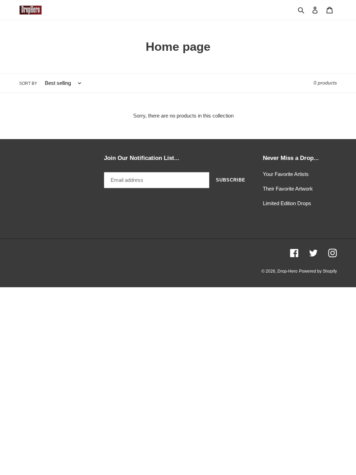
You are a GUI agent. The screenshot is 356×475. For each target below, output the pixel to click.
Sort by (28, 83)
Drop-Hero (287, 271)
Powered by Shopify (318, 271)
